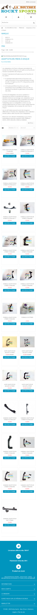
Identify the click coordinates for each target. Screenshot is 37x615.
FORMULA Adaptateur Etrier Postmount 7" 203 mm (27, 184)
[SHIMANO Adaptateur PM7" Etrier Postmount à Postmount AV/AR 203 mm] (9, 509)
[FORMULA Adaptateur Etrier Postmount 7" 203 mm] (27, 174)
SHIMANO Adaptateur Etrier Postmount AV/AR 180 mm (9, 419)
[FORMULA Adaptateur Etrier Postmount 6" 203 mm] (27, 140)
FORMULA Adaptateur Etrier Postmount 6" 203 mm (27, 151)
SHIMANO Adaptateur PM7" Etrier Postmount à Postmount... (9, 521)
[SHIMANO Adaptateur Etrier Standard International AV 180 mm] (9, 476)
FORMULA (9, 39)
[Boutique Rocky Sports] (18, 9)
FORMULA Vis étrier (27, 317)
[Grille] (3, 128)
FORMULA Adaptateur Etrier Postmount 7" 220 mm (9, 218)
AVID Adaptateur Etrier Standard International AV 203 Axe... (9, 152)
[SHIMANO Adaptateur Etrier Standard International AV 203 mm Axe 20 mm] (27, 476)
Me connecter (31, 2)
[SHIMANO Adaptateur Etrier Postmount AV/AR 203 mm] (27, 409)
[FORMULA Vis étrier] (27, 308)
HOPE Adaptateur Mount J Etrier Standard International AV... (27, 387)
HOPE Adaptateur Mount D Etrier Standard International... (9, 353)
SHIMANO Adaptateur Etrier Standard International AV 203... (27, 486)
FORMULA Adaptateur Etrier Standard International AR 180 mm (9, 252)
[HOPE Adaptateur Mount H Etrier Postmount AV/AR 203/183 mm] (9, 375)
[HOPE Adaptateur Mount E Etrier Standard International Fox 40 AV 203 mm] (27, 342)
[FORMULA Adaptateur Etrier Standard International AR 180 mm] (9, 241)
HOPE (7, 41)
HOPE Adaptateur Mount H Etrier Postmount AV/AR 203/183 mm (9, 387)
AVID (7, 37)
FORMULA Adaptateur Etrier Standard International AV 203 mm (9, 319)
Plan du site (21, 612)
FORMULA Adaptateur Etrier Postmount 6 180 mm (9, 184)
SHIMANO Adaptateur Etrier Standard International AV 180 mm (9, 487)
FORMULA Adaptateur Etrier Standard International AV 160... (10, 285)
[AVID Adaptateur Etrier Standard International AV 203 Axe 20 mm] (9, 140)
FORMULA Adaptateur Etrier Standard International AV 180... (27, 285)
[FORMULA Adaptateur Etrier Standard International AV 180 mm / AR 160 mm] (27, 275)
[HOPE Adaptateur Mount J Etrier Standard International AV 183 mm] (27, 375)
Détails (31, 123)
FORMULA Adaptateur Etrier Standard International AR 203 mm (27, 252)
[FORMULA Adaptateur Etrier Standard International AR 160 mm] (27, 208)
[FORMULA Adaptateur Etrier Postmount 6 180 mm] (9, 174)
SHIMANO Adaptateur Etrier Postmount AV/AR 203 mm (27, 419)
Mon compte (6, 589)
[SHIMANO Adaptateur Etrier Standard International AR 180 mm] (9, 442)
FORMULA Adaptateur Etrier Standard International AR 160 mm (27, 219)
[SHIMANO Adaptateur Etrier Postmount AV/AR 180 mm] (9, 409)
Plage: (3, 50)
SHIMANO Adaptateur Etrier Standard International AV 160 (27, 453)
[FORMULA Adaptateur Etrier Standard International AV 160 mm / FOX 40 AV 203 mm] (9, 275)
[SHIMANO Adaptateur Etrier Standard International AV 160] (27, 442)
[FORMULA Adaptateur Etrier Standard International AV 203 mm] (9, 308)
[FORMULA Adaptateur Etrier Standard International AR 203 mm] (27, 241)
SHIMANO (8, 43)
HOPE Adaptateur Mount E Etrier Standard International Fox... (27, 353)
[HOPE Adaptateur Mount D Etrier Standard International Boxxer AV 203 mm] (9, 342)
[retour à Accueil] (2, 28)
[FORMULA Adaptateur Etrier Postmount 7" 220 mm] (9, 208)
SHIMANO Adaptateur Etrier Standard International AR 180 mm (9, 454)
